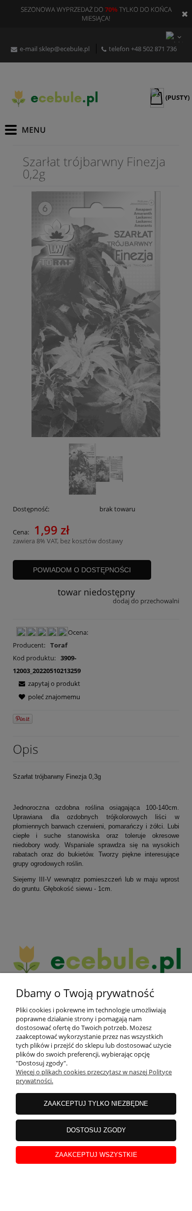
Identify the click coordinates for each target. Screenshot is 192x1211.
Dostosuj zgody (96, 1130)
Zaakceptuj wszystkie (96, 1154)
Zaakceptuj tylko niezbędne (96, 1103)
